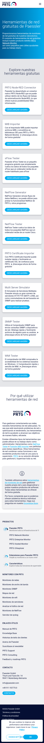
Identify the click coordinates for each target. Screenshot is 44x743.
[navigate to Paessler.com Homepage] (9, 4)
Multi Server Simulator (17, 287)
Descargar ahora (17, 109)
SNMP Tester (12, 321)
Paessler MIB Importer (19, 446)
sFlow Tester (12, 158)
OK (30, 737)
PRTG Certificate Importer (19, 253)
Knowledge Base (31, 503)
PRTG (15, 456)
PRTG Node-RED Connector (20, 87)
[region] (22, 731)
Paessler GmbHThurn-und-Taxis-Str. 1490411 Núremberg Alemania (14, 675)
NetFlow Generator (15, 192)
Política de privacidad (10, 716)
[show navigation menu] (40, 4)
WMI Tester (11, 355)
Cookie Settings (8, 719)
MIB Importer (12, 124)
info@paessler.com (10, 683)
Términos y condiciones (11, 712)
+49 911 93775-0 (9, 688)
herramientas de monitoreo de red (22, 481)
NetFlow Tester (13, 224)
